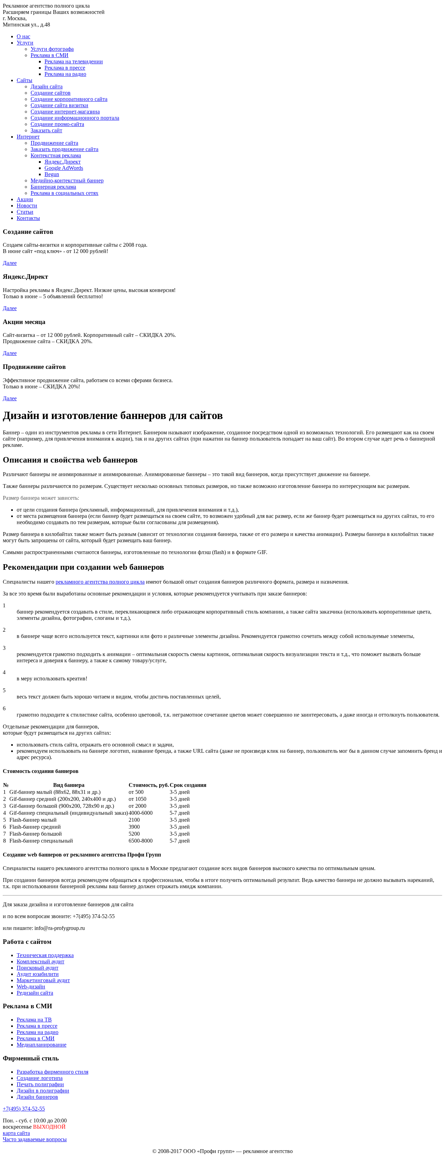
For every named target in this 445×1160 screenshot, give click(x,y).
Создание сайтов (51, 93)
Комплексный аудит (40, 961)
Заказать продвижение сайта (64, 149)
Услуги (25, 43)
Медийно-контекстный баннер (67, 180)
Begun (51, 174)
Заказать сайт (46, 130)
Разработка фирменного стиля (52, 1072)
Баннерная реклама (53, 187)
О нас (23, 36)
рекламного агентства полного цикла (100, 582)
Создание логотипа (40, 1078)
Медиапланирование (41, 1045)
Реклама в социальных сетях (64, 193)
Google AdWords (63, 168)
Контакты (28, 218)
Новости (27, 205)
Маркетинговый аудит (43, 980)
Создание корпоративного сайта (69, 99)
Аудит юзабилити (38, 974)
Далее (10, 263)
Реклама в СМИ (49, 55)
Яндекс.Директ (62, 162)
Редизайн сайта (35, 993)
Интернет (28, 137)
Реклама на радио (65, 74)
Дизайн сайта (47, 86)
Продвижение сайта (54, 143)
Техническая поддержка (45, 955)
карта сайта (16, 1133)
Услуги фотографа (52, 49)
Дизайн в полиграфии (43, 1091)
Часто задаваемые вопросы (35, 1139)
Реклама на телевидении (73, 61)
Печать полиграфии (40, 1084)
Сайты (24, 80)
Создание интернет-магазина (65, 112)
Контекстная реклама (56, 155)
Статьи (25, 212)
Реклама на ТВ (34, 1020)
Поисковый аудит (37, 968)
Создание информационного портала (75, 118)
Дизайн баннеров (37, 1097)
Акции (25, 199)
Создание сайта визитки (59, 105)
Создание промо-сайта (57, 124)
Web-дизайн (31, 986)
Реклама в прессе (64, 68)
